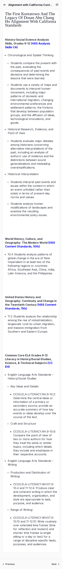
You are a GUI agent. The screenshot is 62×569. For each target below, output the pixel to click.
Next (54, 564)
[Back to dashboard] (5, 5)
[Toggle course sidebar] (57, 4)
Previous (10, 564)
